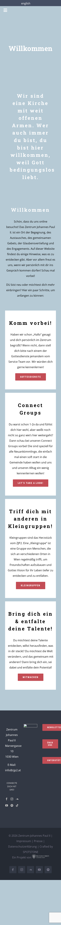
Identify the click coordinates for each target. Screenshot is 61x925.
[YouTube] (6, 805)
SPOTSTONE (30, 852)
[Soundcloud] (17, 799)
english (25, 3)
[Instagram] (12, 799)
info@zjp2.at (13, 770)
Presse (38, 841)
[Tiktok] (17, 805)
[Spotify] (12, 805)
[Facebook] (6, 799)
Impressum (23, 841)
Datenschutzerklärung (22, 846)
